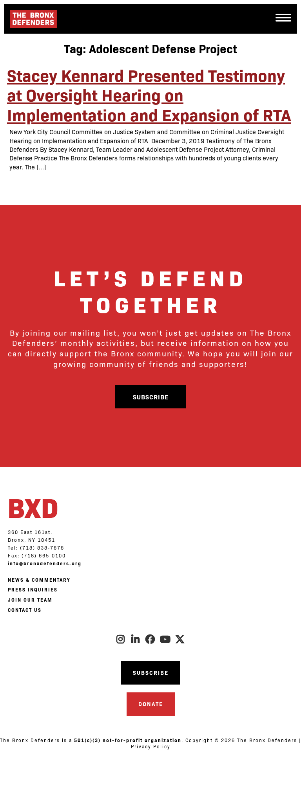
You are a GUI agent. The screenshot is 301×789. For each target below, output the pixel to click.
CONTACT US (25, 610)
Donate (150, 704)
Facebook (150, 639)
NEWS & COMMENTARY (39, 580)
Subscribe (151, 396)
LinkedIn (136, 639)
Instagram (121, 639)
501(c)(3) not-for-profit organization (127, 740)
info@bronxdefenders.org (45, 563)
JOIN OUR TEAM (30, 600)
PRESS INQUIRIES (33, 589)
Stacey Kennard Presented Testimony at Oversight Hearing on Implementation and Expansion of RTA (149, 94)
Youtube (165, 639)
